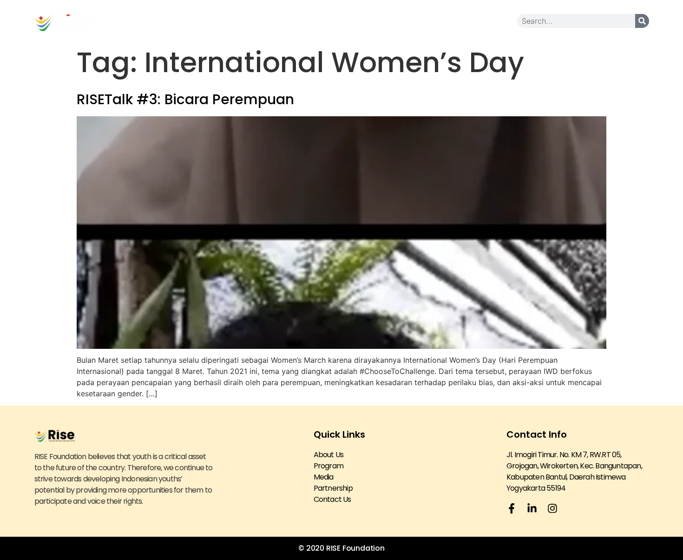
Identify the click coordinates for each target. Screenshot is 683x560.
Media (344, 21)
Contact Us (491, 21)
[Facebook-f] (511, 508)
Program (328, 465)
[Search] (642, 21)
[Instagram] (552, 508)
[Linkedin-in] (532, 508)
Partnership (405, 21)
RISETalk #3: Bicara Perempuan (185, 99)
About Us (288, 21)
